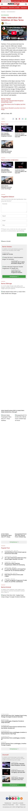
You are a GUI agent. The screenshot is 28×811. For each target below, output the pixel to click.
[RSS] (21, 798)
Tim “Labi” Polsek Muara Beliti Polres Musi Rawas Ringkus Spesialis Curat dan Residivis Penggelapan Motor (15, 558)
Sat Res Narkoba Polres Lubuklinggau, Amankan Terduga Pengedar (13, 744)
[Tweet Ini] (16, 119)
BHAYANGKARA (5, 15)
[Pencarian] (26, 4)
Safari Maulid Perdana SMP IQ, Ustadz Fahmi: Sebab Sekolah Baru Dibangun (12, 411)
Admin (5, 22)
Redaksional (8, 803)
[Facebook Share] (13, 119)
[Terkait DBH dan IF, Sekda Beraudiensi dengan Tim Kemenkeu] (14, 258)
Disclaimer (23, 804)
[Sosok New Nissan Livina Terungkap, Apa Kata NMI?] (21, 129)
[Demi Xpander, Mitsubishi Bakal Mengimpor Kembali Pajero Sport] (7, 129)
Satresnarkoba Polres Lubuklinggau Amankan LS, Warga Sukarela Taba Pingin (14, 733)
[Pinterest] (13, 798)
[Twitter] (10, 798)
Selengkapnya (13, 276)
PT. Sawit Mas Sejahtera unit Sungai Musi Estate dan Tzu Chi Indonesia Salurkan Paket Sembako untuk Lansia (15, 569)
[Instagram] (15, 798)
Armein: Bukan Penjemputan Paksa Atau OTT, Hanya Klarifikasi (6, 535)
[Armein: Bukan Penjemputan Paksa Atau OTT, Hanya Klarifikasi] (7, 473)
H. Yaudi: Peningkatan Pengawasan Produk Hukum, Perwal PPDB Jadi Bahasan (16, 581)
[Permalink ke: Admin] (2, 23)
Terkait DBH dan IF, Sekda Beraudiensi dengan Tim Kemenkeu (18, 262)
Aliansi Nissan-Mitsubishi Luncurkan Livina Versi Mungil (13, 108)
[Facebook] (7, 798)
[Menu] (2, 4)
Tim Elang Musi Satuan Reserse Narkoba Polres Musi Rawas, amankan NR (13, 727)
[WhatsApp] (18, 798)
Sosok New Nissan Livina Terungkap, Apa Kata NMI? (13, 105)
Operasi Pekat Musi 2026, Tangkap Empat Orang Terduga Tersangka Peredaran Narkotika (14, 716)
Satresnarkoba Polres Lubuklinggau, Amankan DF (13, 738)
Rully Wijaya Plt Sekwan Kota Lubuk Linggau (14, 575)
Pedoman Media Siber (8, 804)
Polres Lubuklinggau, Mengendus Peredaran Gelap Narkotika (12, 721)
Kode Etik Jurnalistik (18, 803)
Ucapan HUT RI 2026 (7, 254)
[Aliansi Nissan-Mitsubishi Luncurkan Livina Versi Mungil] (7, 144)
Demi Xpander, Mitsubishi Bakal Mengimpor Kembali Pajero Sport (12, 101)
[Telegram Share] (22, 119)
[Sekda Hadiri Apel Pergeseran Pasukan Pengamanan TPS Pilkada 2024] (14, 267)
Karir (17, 804)
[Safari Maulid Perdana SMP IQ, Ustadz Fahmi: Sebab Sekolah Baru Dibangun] (14, 350)
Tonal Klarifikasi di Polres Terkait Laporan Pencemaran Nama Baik (15, 552)
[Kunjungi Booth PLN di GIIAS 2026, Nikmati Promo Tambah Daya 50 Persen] (21, 473)
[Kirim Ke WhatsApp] (25, 119)
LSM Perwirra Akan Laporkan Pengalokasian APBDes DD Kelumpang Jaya (15, 564)
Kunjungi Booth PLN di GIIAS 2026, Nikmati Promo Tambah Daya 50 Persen (20, 535)
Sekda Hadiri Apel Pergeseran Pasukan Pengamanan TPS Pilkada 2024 (18, 271)
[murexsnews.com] (12, 4)
